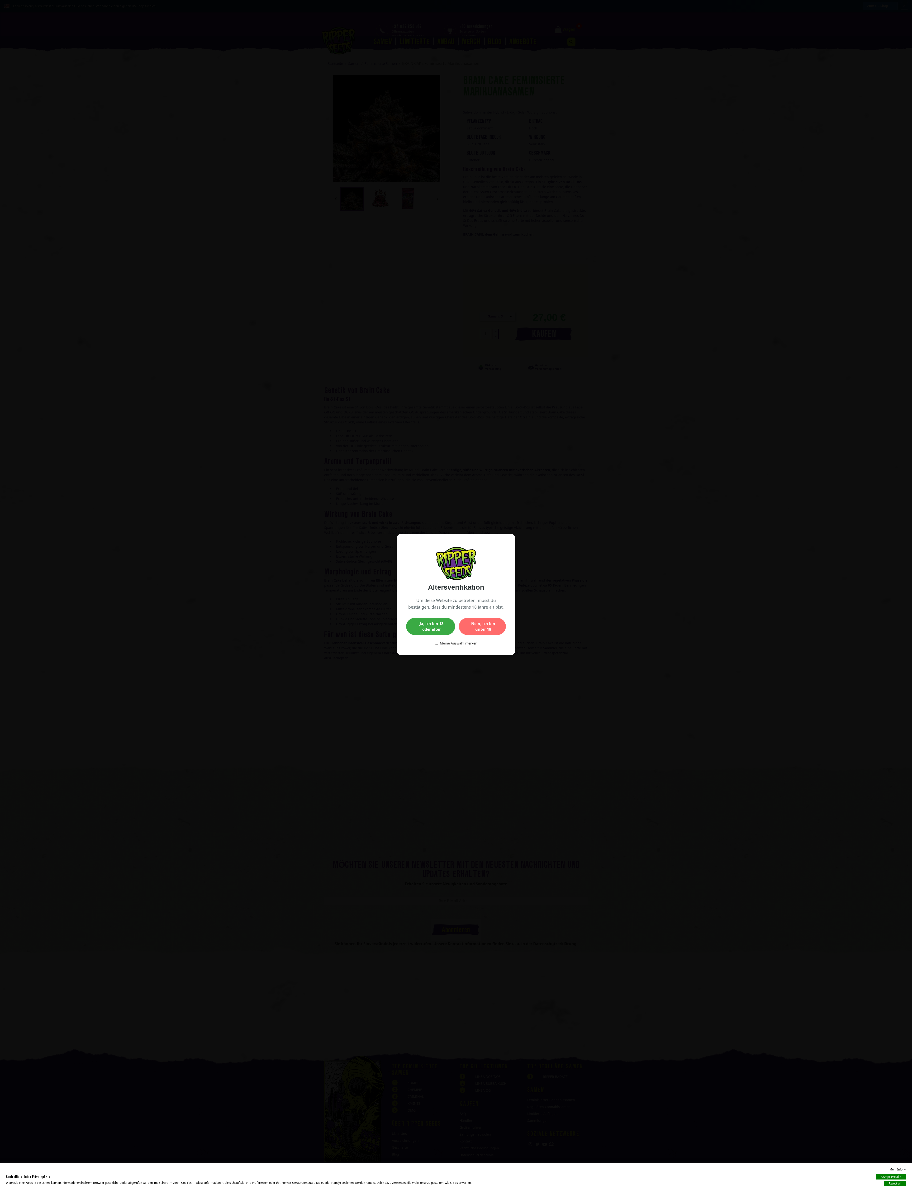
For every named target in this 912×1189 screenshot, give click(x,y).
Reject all (895, 1183)
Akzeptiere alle (891, 1177)
